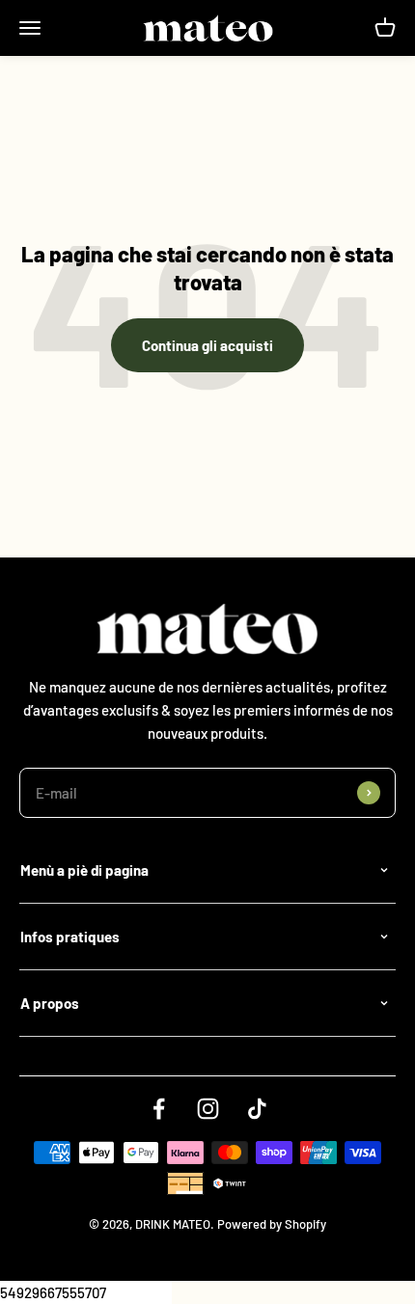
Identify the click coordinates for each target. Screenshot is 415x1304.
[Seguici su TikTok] (257, 1109)
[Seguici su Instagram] (208, 1109)
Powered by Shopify (271, 1224)
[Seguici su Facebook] (159, 1109)
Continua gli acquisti (207, 345)
